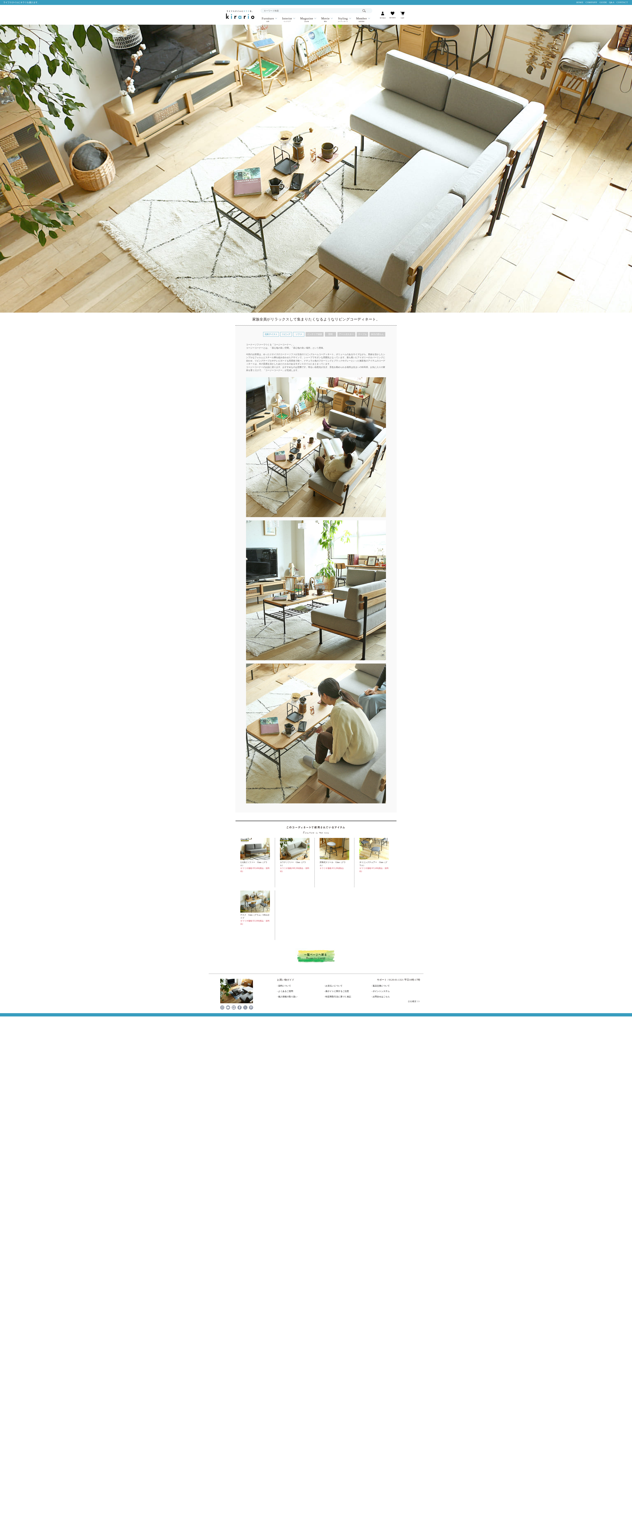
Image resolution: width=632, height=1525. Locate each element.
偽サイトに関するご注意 (337, 991)
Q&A (611, 2)
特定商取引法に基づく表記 (338, 997)
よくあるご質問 (285, 991)
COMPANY (591, 2)
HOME (579, 2)
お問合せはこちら (381, 997)
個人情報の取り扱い (287, 997)
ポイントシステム (381, 991)
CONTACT (622, 2)
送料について (284, 986)
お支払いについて (333, 986)
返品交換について (381, 986)
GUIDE (603, 2)
